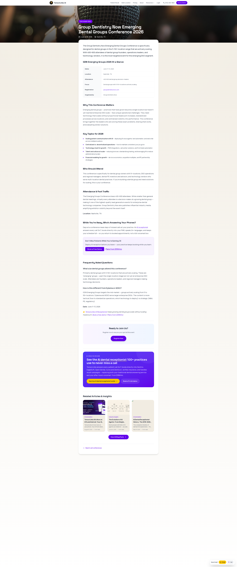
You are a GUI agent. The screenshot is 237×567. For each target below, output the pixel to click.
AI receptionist (142, 227)
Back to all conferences (94, 448)
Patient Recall (114, 3)
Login (158, 3)
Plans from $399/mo (114, 249)
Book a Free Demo (94, 249)
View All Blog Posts (117, 437)
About (141, 3)
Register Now (118, 338)
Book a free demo (99, 315)
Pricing (135, 3)
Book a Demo (182, 3)
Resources (149, 3)
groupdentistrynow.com (111, 90)
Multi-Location (126, 3)
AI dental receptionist (112, 359)
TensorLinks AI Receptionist (96, 312)
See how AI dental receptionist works (102, 381)
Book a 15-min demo (130, 381)
